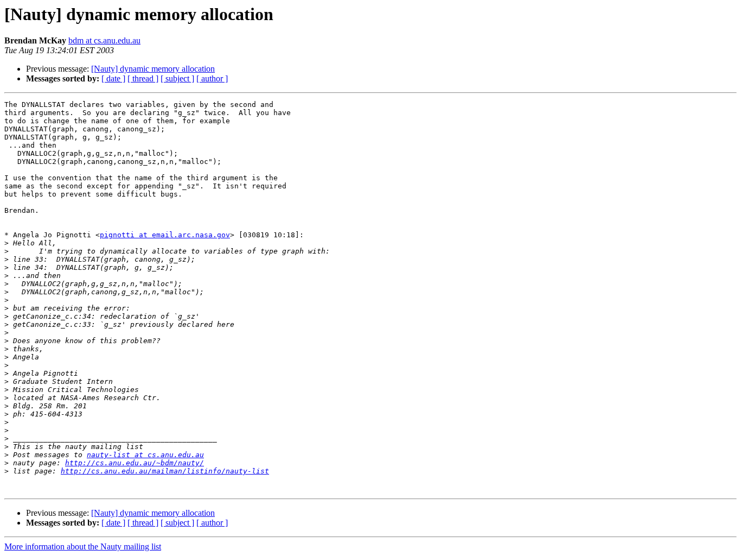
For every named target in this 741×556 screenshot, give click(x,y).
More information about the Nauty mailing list (82, 546)
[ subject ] (177, 78)
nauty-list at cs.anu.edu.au (145, 455)
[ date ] (113, 78)
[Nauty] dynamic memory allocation (153, 68)
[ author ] (212, 78)
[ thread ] (142, 78)
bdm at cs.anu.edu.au (104, 40)
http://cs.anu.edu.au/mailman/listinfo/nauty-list (165, 471)
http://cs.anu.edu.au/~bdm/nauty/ (134, 463)
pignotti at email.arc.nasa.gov (165, 235)
